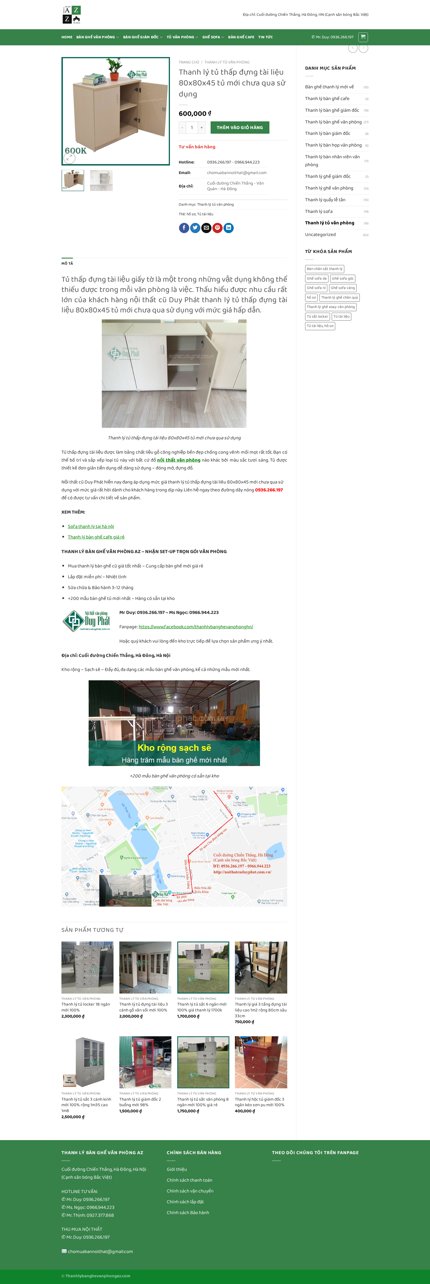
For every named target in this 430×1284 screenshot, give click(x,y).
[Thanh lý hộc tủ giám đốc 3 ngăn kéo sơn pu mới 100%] (261, 1062)
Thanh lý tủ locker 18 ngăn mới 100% (85, 1007)
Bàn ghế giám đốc (141, 37)
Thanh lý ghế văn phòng (329, 188)
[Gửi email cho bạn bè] (206, 228)
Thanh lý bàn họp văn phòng (333, 145)
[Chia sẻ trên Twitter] (195, 228)
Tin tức (265, 37)
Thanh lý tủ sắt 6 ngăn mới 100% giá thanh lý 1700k (202, 1007)
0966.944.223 (247, 162)
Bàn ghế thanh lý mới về (329, 87)
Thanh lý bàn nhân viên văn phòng (332, 161)
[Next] (160, 111)
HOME (66, 37)
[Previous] (71, 111)
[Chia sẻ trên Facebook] (184, 228)
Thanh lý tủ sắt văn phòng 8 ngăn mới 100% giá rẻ (203, 1102)
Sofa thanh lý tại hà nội (91, 527)
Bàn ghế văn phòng (95, 37)
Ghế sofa (211, 37)
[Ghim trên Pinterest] (217, 228)
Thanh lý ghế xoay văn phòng (331, 307)
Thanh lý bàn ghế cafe (327, 99)
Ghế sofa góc (343, 279)
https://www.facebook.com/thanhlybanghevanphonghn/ (196, 627)
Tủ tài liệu (341, 317)
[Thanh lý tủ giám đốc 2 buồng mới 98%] (145, 1062)
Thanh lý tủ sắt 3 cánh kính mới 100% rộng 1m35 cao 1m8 (86, 1105)
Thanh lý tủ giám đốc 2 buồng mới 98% (140, 1102)
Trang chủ (189, 62)
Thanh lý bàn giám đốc (327, 133)
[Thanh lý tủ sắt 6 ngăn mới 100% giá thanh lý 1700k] (203, 968)
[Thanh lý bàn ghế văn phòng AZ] (90, 14)
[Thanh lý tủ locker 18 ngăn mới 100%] (87, 968)
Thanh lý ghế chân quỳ (339, 298)
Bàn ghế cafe (241, 37)
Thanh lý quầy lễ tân (325, 200)
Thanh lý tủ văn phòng (329, 223)
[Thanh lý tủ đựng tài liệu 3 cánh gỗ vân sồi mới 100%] (145, 968)
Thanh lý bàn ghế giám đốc (332, 110)
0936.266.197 (219, 162)
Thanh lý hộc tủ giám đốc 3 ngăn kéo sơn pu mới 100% (260, 1102)
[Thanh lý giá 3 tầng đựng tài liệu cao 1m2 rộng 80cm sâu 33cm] (261, 968)
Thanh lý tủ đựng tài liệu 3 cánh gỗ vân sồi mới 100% (143, 1007)
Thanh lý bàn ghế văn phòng (333, 122)
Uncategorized (320, 235)
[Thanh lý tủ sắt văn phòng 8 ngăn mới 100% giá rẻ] (203, 1062)
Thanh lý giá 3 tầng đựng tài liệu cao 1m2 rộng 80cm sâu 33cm (261, 1010)
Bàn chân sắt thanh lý (325, 269)
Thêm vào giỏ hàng (240, 128)
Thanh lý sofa (319, 212)
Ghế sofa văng (343, 288)
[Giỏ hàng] (363, 37)
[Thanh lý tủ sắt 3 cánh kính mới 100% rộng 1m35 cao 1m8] (87, 1062)
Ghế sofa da (317, 279)
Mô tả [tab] (67, 264)
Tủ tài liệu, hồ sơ (320, 326)
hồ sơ (311, 298)
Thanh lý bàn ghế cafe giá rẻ (96, 537)
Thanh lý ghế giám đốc (328, 176)
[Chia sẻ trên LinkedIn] (228, 228)
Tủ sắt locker (317, 317)
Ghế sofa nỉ (316, 288)
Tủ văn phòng (180, 37)
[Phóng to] (69, 158)
